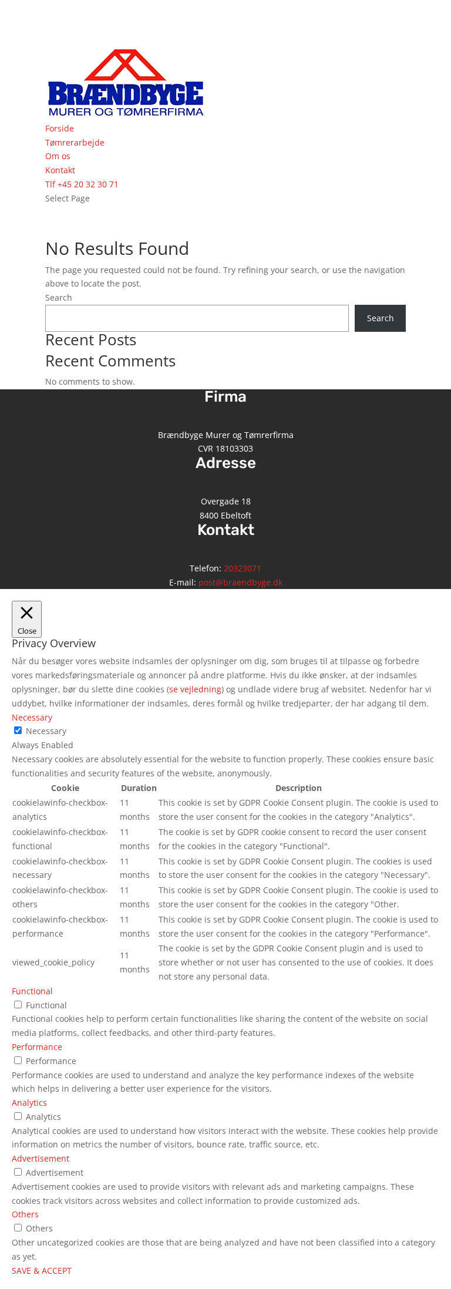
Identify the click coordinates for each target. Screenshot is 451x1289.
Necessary (46, 730)
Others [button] (25, 1214)
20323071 (242, 568)
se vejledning (195, 689)
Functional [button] (32, 991)
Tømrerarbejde (75, 142)
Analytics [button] (29, 1102)
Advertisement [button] (40, 1158)
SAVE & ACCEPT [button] (42, 1270)
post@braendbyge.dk (240, 582)
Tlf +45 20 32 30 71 (82, 184)
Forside (59, 128)
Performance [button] (37, 1046)
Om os (57, 155)
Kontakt (60, 170)
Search (58, 297)
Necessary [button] (32, 717)
